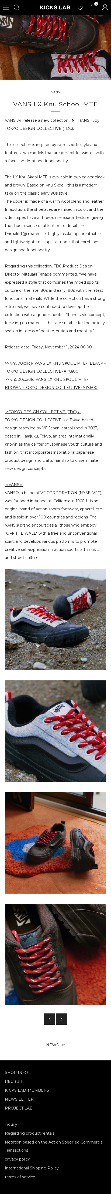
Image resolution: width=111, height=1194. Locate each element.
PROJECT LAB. (19, 1108)
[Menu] (6, 7)
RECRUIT (14, 1081)
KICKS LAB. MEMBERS (27, 1090)
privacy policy (17, 1159)
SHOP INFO (16, 1072)
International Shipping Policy (32, 1168)
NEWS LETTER (19, 1099)
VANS (55, 92)
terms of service (20, 1177)
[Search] (16, 7)
